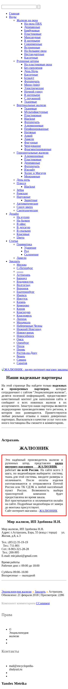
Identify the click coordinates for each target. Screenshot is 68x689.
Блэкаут (29, 78)
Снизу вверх (25, 207)
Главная (14, 13)
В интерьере (32, 40)
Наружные (23, 196)
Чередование (32, 145)
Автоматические (27, 203)
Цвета (20, 237)
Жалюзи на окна (27, 20)
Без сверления (33, 67)
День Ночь (31, 71)
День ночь (23, 179)
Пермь (21, 349)
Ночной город (33, 91)
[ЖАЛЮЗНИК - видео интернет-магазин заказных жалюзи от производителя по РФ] (34, 369)
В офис (21, 224)
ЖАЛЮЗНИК (48, 510)
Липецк (22, 319)
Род (26, 251)
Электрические (34, 88)
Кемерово (23, 305)
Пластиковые (32, 33)
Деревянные (32, 27)
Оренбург (23, 342)
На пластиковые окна (38, 64)
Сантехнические (27, 210)
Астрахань (23, 274)
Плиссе (21, 183)
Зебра (20, 190)
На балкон (23, 220)
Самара (21, 359)
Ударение (30, 247)
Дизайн (14, 213)
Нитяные (30, 132)
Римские (22, 193)
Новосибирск (25, 336)
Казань (21, 302)
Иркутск (22, 298)
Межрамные (32, 176)
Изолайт (29, 169)
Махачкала (23, 322)
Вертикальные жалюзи (31, 105)
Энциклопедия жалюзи (17, 591)
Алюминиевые (33, 125)
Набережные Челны (29, 325)
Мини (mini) (32, 84)
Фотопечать (31, 81)
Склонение (31, 254)
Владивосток (25, 281)
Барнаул (22, 278)
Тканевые (30, 101)
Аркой (28, 135)
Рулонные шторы (28, 61)
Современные (33, 44)
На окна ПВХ (33, 23)
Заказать (14, 261)
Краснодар (23, 312)
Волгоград (23, 285)
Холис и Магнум (35, 173)
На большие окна (35, 50)
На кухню (23, 217)
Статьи (13, 240)
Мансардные (32, 37)
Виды (12, 16)
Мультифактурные (36, 112)
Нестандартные (34, 54)
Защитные (30, 200)
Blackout (29, 118)
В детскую (23, 227)
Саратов (22, 363)
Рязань (21, 356)
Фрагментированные (37, 149)
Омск (20, 339)
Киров (21, 308)
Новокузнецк (25, 332)
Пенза (20, 346)
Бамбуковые (32, 30)
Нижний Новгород (29, 329)
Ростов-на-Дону (27, 352)
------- (20, 271)
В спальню (24, 230)
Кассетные (31, 57)
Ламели (29, 139)
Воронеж (22, 288)
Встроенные (32, 47)
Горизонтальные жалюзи (33, 152)
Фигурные (31, 142)
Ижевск (22, 295)
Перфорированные (36, 128)
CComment (43, 603)
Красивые (23, 234)
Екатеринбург (26, 291)
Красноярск (24, 315)
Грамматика (24, 244)
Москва (21, 264)
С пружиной (32, 98)
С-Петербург (25, 268)
